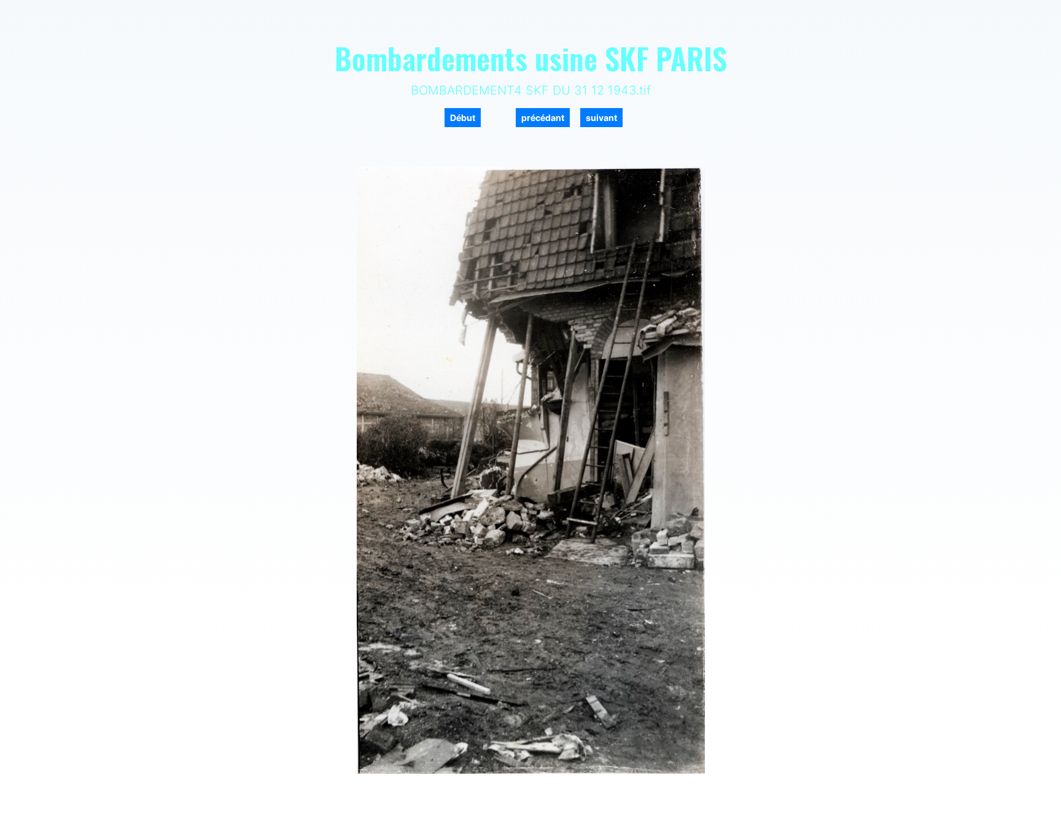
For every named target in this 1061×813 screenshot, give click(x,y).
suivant (601, 117)
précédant (542, 117)
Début (462, 117)
